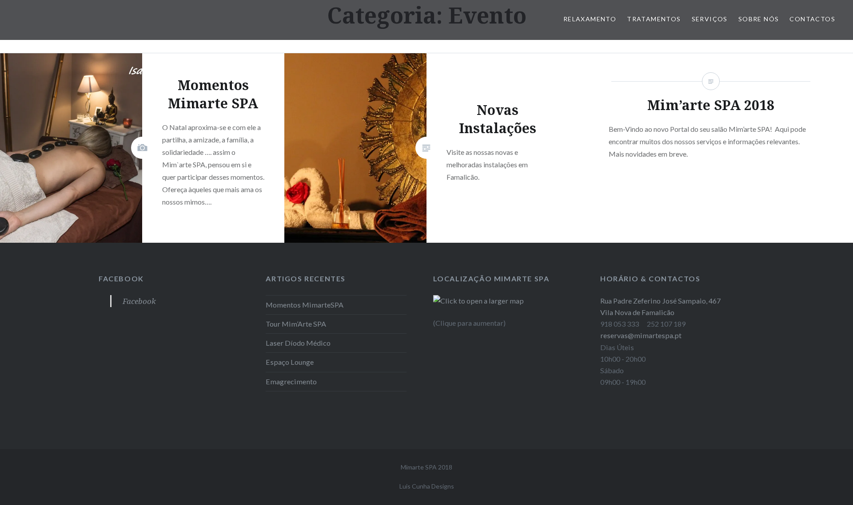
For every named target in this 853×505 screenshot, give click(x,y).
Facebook (121, 278)
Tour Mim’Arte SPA (296, 324)
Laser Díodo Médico (298, 343)
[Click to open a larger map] (478, 300)
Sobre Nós (758, 19)
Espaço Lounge (290, 362)
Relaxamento (589, 19)
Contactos (812, 19)
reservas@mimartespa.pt (641, 335)
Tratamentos (654, 19)
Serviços (710, 19)
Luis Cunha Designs (426, 486)
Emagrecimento (291, 381)
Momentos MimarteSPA (304, 304)
